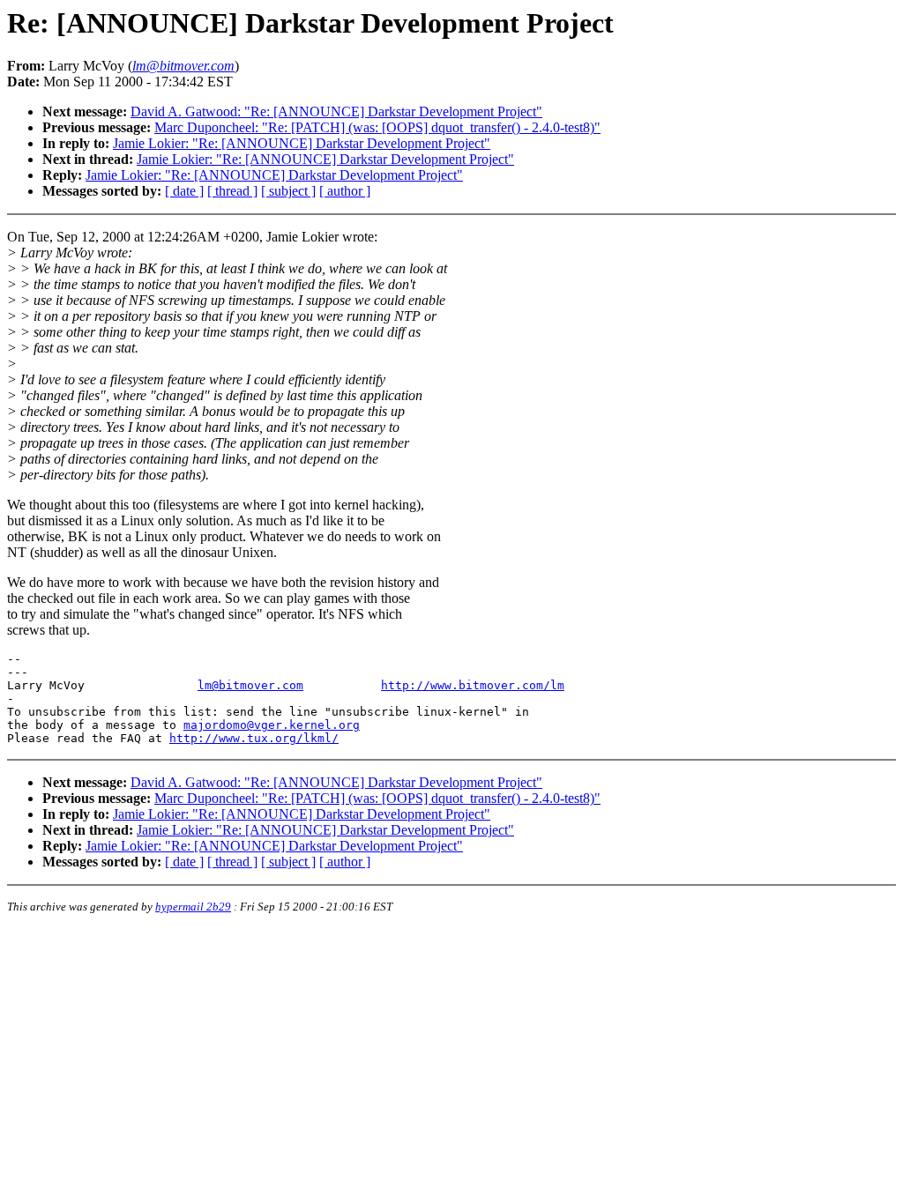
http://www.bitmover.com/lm (472, 685)
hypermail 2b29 (193, 906)
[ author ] (344, 190)
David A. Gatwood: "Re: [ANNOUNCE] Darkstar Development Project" (336, 111)
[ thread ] (232, 190)
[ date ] (184, 190)
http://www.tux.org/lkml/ (254, 738)
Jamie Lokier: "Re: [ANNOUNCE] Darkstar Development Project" (301, 143)
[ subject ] (288, 190)
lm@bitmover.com (250, 685)
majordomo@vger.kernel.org (271, 725)
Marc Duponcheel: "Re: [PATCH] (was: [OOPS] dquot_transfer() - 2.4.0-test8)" (377, 127)
